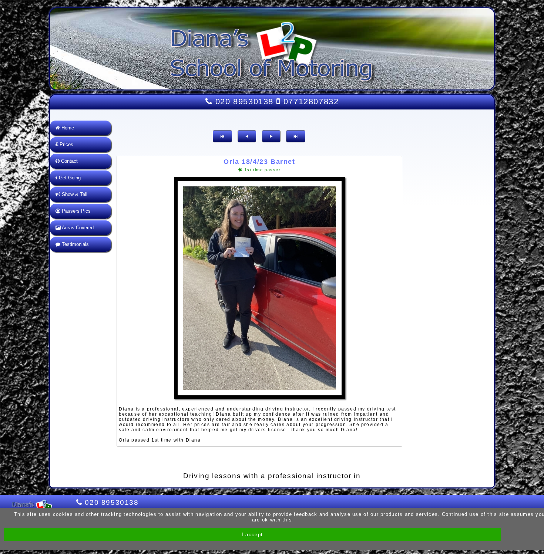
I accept (252, 534)
